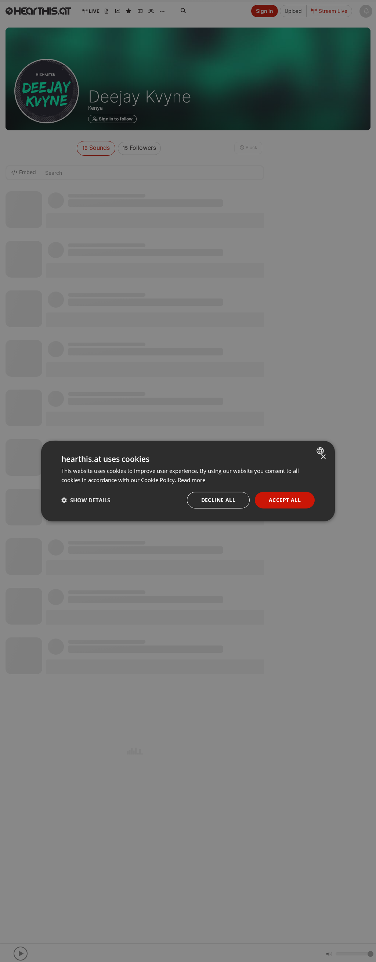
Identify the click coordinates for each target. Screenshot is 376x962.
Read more (191, 480)
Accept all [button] (285, 499)
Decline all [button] (218, 499)
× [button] (323, 457)
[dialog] (188, 481)
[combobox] (321, 451)
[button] (85, 500)
